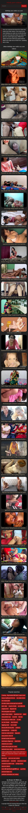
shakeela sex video (7, 743)
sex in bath (14, 725)
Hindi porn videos (14, 3)
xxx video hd (21, 706)
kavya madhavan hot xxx (8, 698)
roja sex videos (6, 766)
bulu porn (4, 758)
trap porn (17, 733)
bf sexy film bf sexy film (8, 727)
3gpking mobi (5, 725)
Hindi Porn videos (15, 809)
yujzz (24, 714)
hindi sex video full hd (7, 733)
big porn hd (13, 708)
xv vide (19, 719)
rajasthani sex (17, 714)
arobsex (18, 727)
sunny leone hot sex (19, 749)
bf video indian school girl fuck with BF (12, 703)
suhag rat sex (19, 763)
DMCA (3, 807)
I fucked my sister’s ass (8, 763)
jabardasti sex (5, 730)
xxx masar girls (6, 700)
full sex (20, 717)
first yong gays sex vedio (8, 711)
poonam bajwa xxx (7, 771)
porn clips (4, 706)
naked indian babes (7, 714)
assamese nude (21, 761)
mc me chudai (5, 722)
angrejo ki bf (5, 708)
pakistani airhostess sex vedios (10, 774)
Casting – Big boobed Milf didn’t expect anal (13, 695)
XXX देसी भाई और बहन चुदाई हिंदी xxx (10, 769)
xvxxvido (13, 761)
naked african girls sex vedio (9, 746)
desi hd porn (14, 722)
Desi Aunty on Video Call (8, 719)
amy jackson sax (6, 717)
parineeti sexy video (7, 749)
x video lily (14, 730)
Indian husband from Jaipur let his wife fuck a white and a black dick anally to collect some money (14, 753)
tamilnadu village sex (7, 741)
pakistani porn (5, 761)
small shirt (17, 741)
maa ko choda (12, 706)
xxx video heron (21, 698)
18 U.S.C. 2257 (10, 807)
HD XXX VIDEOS (14, 802)
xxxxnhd (14, 717)
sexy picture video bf (7, 735)
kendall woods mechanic (8, 738)
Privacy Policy (18, 807)
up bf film (23, 769)
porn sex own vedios (14, 758)
